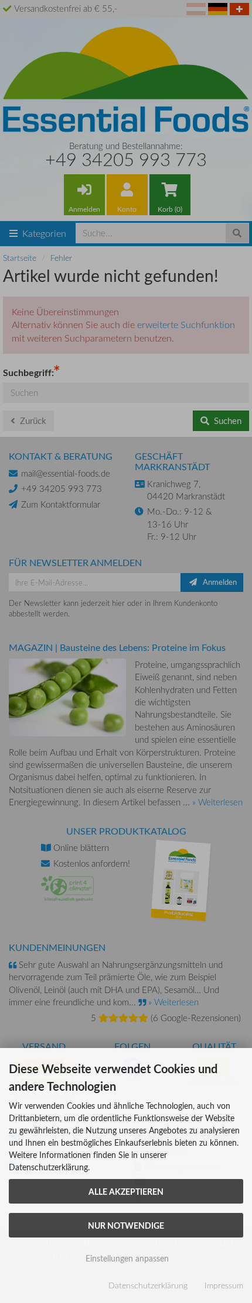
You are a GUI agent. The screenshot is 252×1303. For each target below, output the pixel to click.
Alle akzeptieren (126, 1191)
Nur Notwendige (126, 1225)
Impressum (224, 1285)
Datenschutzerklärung (148, 1285)
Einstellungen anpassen (126, 1258)
